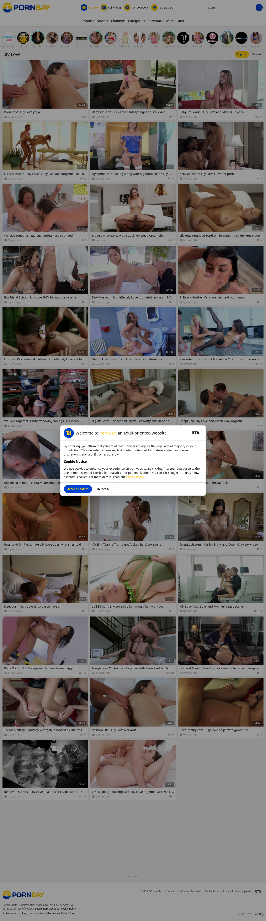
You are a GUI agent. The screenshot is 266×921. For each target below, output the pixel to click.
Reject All (103, 489)
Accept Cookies (78, 489)
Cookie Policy (135, 477)
